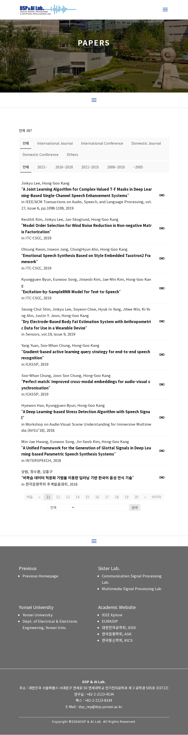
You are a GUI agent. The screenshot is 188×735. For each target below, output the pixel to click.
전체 (26, 143)
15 (87, 496)
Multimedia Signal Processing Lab (131, 588)
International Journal (55, 143)
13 (68, 496)
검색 (134, 507)
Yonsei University (38, 614)
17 (107, 496)
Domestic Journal (146, 143)
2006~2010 (116, 166)
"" (86, 192)
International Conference (102, 143)
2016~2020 (64, 166)
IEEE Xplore (112, 614)
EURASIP (110, 621)
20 (136, 496)
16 (97, 496)
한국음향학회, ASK (116, 633)
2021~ (42, 166)
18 (117, 496)
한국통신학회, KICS (117, 640)
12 (58, 496)
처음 (29, 496)
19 (127, 496)
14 (78, 496)
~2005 (138, 166)
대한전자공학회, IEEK (119, 627)
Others (72, 154)
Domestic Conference (41, 154)
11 (48, 496)
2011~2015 (90, 166)
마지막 (156, 496)
